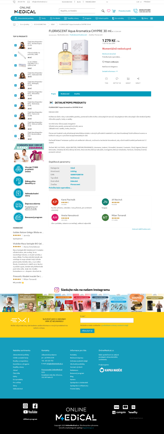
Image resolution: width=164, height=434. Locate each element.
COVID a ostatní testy (20, 358)
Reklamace (74, 370)
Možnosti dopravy (76, 358)
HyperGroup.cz (88, 428)
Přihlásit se (87, 331)
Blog (79, 2)
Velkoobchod (67, 2)
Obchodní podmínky (77, 364)
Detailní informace (108, 71)
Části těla (16, 373)
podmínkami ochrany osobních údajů (115, 325)
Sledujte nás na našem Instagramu (85, 289)
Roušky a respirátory (20, 361)
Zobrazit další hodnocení (141, 229)
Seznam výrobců (76, 367)
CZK (138, 2)
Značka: (95, 35)
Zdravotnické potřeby (21, 355)
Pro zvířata (17, 383)
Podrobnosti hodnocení (78, 35)
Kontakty (73, 355)
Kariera (72, 379)
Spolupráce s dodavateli (79, 383)
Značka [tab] (77, 94)
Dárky (15, 376)
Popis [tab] (53, 94)
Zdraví (15, 370)
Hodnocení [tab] (65, 94)
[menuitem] (24, 18)
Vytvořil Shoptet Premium (136, 418)
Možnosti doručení (109, 54)
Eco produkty (18, 379)
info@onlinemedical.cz (54, 364)
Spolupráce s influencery (79, 386)
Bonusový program (77, 373)
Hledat (100, 11)
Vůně (73, 168)
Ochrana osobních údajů (79, 361)
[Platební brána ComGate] (124, 409)
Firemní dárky (91, 2)
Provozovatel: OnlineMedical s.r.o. (52, 371)
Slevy (15, 386)
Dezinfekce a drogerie (21, 364)
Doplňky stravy (18, 367)
